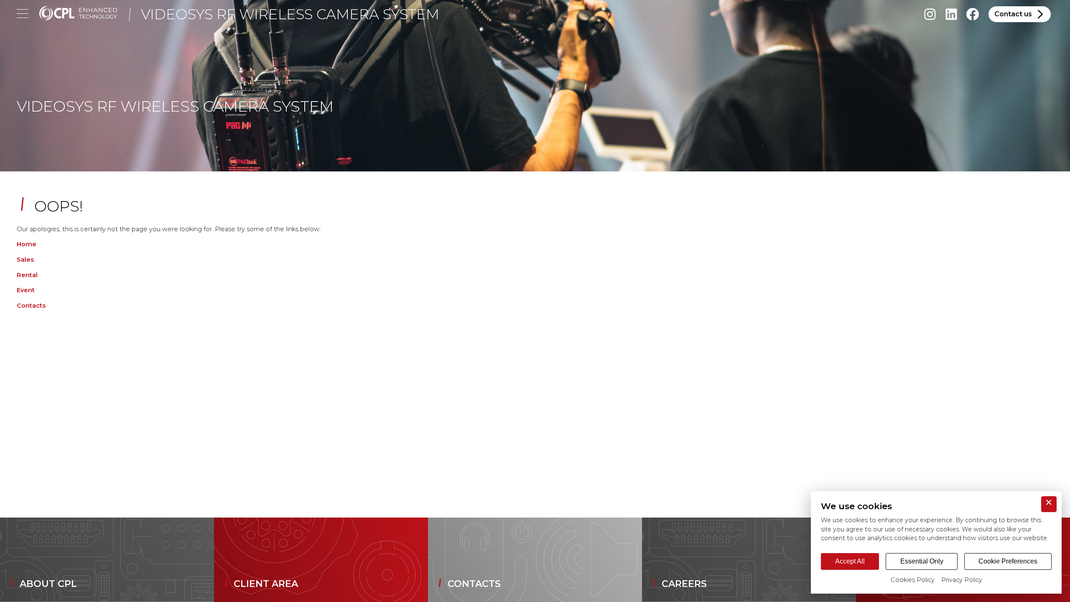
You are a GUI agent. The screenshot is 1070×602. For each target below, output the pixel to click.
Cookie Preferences (1007, 561)
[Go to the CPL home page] (78, 14)
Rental (27, 275)
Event (26, 290)
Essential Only (921, 561)
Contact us (1013, 14)
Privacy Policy (961, 580)
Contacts (31, 305)
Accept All (850, 561)
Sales (25, 259)
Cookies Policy (913, 580)
